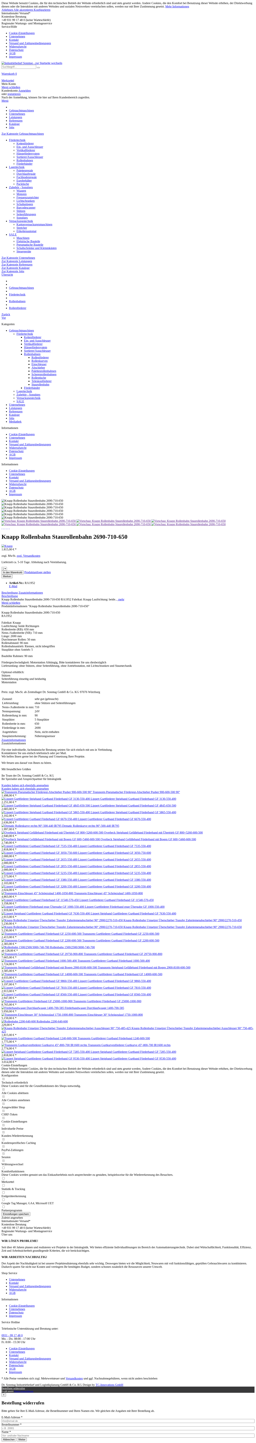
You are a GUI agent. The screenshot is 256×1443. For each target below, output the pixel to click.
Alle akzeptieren (24, 9)
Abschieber (38, 367)
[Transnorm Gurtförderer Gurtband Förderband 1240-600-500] (39, 1038)
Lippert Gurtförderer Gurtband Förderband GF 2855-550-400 (114, 866)
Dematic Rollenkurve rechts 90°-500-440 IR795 (90, 825)
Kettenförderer (25, 143)
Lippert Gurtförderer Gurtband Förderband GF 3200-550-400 (114, 886)
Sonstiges (22, 217)
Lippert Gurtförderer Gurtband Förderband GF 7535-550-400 (114, 846)
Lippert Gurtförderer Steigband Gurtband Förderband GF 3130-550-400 (133, 798)
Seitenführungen (26, 214)
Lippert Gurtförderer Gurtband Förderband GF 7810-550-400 (114, 987)
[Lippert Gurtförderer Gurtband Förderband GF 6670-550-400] (39, 819)
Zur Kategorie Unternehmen (18, 257)
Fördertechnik (17, 140)
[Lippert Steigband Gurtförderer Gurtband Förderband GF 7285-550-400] (46, 1051)
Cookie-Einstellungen (22, 33)
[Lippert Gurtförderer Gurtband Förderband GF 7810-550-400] (39, 987)
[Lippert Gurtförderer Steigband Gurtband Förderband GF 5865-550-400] (46, 812)
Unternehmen (17, 36)
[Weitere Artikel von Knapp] (7, 546)
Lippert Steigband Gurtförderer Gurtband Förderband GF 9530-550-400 (133, 1058)
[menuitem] (128, 41)
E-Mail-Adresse (11, 1417)
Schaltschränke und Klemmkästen (36, 248)
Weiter (21, 1439)
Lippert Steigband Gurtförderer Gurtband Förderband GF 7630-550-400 (133, 913)
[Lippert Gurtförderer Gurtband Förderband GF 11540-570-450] (40, 900)
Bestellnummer (11, 1424)
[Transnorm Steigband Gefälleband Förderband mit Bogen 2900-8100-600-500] (49, 967)
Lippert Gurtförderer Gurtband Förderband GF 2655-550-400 (114, 859)
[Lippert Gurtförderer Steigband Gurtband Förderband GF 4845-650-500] (46, 805)
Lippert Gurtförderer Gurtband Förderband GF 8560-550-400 (114, 994)
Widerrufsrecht (17, 46)
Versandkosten (74, 1378)
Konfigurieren (42, 9)
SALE (13, 234)
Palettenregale (24, 170)
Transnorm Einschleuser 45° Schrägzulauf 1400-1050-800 (108, 893)
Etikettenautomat (26, 231)
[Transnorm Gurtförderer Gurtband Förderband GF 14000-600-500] (42, 974)
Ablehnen (7, 9)
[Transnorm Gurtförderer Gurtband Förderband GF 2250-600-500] (41, 933)
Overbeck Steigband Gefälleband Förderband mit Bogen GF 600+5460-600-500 (148, 839)
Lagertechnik (17, 167)
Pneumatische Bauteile (29, 244)
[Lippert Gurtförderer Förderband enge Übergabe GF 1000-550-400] (43, 906)
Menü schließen (10, 87)
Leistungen (15, 408)
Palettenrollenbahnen (43, 371)
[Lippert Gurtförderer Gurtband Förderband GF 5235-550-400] (39, 873)
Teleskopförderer (41, 381)
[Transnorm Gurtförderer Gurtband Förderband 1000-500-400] (39, 960)
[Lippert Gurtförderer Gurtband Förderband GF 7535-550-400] (39, 846)
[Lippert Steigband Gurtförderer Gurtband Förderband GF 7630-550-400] (46, 913)
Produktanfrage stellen (37, 572)
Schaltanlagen (24, 204)
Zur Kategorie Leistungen (16, 261)
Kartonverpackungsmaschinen (34, 224)
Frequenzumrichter (27, 197)
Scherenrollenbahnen (43, 374)
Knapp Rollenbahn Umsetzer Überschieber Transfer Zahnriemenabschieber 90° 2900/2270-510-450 (183, 920)
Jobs (11, 418)
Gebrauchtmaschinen (21, 330)
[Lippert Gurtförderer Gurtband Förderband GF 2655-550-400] (39, 859)
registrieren (14, 94)
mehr (121, 599)
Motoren (21, 194)
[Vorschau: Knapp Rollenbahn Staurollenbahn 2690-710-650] (38, 520)
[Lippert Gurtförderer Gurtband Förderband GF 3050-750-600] (39, 852)
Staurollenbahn (40, 384)
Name (6, 1431)
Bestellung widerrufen (13, 1388)
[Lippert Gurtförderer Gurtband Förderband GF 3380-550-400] (39, 879)
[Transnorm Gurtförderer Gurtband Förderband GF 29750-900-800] (42, 954)
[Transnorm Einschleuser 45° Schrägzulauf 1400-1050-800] (37, 893)
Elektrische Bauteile (28, 241)
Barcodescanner (25, 207)
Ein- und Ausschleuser (29, 146)
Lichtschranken (25, 200)
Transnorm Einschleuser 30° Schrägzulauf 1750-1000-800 (108, 1014)
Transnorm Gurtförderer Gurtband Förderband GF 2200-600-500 (120, 940)
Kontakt (14, 39)
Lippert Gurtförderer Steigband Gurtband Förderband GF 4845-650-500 (133, 805)
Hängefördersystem (28, 153)
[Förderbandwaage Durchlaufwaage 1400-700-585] (33, 1008)
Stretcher (21, 227)
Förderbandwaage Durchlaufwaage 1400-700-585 (94, 1008)
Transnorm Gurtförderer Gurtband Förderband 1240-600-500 (114, 1038)
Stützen (20, 211)
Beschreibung (9, 592)
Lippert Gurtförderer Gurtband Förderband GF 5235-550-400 (114, 873)
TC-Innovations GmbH (109, 1384)
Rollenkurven (39, 360)
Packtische (22, 184)
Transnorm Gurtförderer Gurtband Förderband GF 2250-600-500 (120, 933)
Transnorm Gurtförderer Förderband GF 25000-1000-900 (107, 1001)
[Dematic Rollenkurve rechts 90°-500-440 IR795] (31, 825)
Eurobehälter (24, 180)
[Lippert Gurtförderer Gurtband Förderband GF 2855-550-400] (39, 866)
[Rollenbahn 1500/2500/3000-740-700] (25, 947)
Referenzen (15, 411)
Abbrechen (9, 1439)
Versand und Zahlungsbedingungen (30, 43)
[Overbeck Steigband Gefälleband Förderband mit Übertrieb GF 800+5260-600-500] (52, 832)
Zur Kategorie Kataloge (15, 267)
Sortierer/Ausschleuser (29, 157)
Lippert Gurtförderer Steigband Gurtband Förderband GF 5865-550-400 (133, 812)
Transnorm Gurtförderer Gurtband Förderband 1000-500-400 (114, 960)
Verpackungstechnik (21, 221)
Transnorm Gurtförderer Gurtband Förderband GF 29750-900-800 (123, 954)
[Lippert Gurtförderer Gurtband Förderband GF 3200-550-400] (39, 886)
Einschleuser (38, 364)
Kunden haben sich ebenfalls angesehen (25, 785)
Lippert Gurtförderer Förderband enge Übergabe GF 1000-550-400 (125, 906)
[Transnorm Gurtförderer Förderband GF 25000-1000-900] (37, 1001)
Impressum (15, 56)
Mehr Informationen (177, 6)
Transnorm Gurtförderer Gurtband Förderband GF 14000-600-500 (123, 974)
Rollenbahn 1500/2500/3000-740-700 (72, 947)
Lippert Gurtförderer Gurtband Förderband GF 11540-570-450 (116, 900)
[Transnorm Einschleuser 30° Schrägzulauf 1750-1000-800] (37, 1014)
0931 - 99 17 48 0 (12, 1335)
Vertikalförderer (25, 150)
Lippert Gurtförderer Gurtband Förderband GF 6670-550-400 (114, 819)
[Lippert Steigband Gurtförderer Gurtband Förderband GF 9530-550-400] (46, 1058)
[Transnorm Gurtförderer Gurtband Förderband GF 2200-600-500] (41, 940)
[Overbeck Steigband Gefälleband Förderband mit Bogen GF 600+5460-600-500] (51, 839)
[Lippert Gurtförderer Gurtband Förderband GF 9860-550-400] (39, 981)
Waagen (21, 190)
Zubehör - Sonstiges (21, 187)
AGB (12, 53)
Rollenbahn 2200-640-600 (52, 1021)
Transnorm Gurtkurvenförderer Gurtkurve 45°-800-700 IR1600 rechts (129, 1045)
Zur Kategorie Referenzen (16, 264)
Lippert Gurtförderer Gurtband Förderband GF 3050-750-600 (114, 852)
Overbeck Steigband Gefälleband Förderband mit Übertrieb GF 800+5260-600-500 (153, 832)
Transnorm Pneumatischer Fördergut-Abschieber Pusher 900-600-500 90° (136, 792)
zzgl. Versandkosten (28, 555)
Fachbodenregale (26, 177)
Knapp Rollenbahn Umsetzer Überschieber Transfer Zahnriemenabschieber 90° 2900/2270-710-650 (183, 927)
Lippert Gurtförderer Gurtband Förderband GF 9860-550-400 (114, 981)
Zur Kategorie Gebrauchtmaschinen (22, 133)
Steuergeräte (23, 251)
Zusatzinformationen (31, 592)
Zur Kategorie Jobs (12, 271)
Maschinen (22, 238)
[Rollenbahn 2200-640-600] (19, 1021)
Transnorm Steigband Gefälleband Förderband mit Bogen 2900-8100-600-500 (144, 967)
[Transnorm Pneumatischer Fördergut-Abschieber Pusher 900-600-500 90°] (47, 792)
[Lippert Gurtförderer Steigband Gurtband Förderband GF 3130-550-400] (46, 798)
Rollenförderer (40, 357)
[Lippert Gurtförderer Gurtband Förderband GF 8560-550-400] (39, 994)
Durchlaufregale (26, 173)
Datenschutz (16, 50)
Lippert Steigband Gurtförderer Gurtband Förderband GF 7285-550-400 (133, 1051)
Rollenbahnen (24, 160)
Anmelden (24, 90)
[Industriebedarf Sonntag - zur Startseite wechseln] (31, 63)
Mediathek (15, 421)
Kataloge (14, 414)
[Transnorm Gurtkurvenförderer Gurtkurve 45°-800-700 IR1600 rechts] (44, 1045)
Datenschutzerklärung (23, 1391)
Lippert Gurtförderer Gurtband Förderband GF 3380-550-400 (114, 879)
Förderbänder (24, 163)
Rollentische (38, 377)
